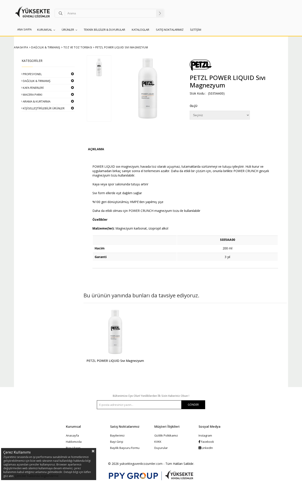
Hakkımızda (74, 442)
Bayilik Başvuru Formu (125, 448)
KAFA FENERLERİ (33, 88)
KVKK (157, 442)
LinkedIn (207, 448)
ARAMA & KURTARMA (36, 101)
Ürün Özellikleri (96, 150)
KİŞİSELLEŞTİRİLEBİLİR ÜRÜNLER (44, 108)
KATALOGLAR (140, 30)
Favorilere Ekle (115, 340)
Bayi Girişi (116, 442)
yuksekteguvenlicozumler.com (141, 464)
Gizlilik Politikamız (166, 435)
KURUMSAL (44, 30)
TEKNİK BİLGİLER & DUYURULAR (104, 30)
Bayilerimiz (117, 435)
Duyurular (161, 448)
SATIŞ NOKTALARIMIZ (169, 30)
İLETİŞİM (195, 30)
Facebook (207, 442)
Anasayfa (72, 435)
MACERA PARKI (32, 95)
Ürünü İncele (130, 340)
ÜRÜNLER (68, 30)
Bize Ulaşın (73, 448)
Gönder (193, 404)
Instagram (205, 435)
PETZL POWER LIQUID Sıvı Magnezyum (115, 361)
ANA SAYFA (24, 29)
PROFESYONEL (32, 74)
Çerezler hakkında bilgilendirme (37, 476)
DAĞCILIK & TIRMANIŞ (36, 81)
